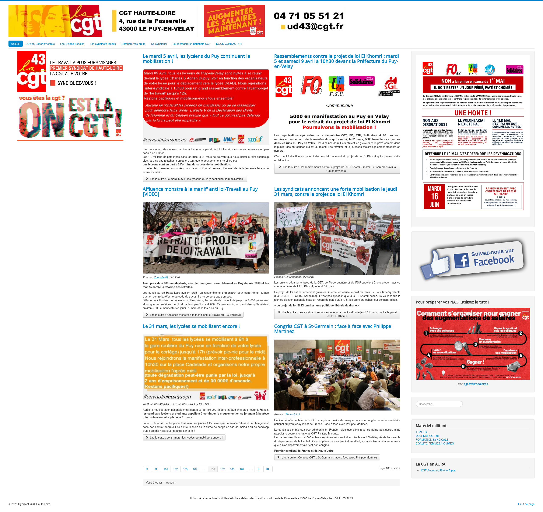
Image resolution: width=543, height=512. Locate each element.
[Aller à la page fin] (268, 469)
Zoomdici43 (161, 277)
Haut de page (526, 504)
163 (185, 469)
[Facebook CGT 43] (473, 260)
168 (232, 469)
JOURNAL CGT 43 (427, 436)
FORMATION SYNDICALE (432, 439)
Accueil (15, 44)
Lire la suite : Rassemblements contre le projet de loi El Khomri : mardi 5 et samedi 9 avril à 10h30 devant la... (339, 169)
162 (175, 469)
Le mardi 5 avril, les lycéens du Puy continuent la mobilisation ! (196, 58)
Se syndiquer (159, 44)
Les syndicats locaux (103, 44)
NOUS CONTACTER (229, 44)
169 (242, 469)
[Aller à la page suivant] (259, 469)
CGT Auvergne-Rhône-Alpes (438, 470)
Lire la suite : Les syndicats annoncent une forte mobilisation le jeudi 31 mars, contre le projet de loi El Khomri (339, 314)
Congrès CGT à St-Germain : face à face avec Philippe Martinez (332, 328)
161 (166, 469)
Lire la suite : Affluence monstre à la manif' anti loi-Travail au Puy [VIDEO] (195, 315)
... (204, 469)
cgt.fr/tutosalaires (476, 384)
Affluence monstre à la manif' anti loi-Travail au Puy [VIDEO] (200, 191)
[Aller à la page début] (147, 469)
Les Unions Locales (72, 44)
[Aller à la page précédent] (156, 469)
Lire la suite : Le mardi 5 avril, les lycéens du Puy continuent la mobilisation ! (197, 179)
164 (195, 469)
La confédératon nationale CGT (192, 44)
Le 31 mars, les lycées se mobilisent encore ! (191, 326)
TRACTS (421, 432)
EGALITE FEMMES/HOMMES (435, 443)
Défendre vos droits (134, 44)
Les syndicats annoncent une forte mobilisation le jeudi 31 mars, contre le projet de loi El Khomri (335, 191)
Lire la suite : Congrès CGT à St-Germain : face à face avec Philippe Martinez (329, 457)
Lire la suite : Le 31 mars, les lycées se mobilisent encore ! (186, 437)
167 (222, 469)
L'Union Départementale (40, 44)
